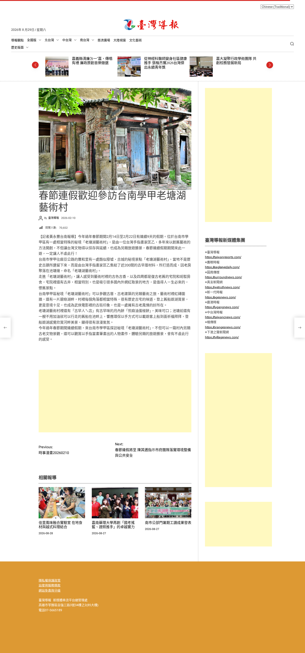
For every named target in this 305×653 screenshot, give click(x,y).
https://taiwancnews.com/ (222, 317)
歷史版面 (17, 47)
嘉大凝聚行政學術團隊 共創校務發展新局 (167, 61)
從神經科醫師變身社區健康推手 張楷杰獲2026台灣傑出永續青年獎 (96, 63)
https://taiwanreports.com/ (223, 257)
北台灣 (49, 40)
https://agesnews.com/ (220, 297)
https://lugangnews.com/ (222, 307)
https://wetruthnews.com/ (222, 287)
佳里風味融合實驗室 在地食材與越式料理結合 (239, 61)
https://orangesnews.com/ (222, 327)
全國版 (31, 40)
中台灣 (67, 40)
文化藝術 (135, 40)
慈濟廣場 (104, 40)
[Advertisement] (115, 401)
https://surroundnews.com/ (223, 277)
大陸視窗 (119, 40)
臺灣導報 (53, 218)
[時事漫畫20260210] (5, 328)
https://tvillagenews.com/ (222, 337)
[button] (35, 65)
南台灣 (84, 40)
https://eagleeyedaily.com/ (222, 267)
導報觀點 (17, 40)
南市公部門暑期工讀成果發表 (168, 523)
